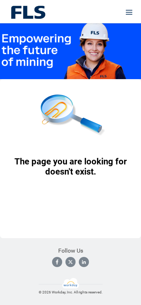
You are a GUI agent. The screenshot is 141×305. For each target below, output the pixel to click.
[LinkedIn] (84, 262)
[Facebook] (57, 262)
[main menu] (129, 12)
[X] (70, 262)
